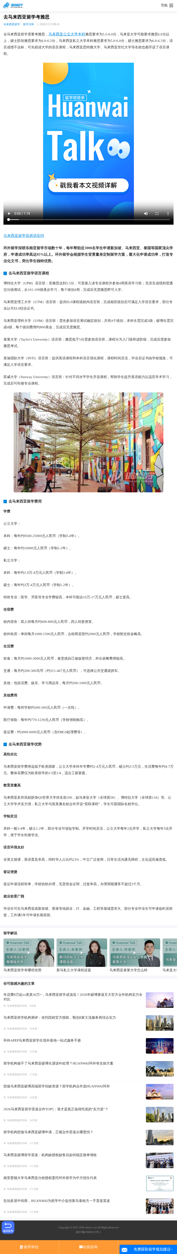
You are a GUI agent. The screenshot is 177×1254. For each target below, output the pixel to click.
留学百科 (28, 24)
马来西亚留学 (11, 24)
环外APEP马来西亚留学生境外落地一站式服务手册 (42, 1040)
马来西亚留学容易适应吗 (23, 236)
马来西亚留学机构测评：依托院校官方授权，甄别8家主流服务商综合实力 (59, 1017)
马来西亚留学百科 (17, 1005)
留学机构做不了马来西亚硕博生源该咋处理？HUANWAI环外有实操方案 (58, 1063)
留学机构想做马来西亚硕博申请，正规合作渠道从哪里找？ (48, 1132)
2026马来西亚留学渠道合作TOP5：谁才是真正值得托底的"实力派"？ (55, 1109)
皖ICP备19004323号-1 (88, 1232)
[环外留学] (13, 5)
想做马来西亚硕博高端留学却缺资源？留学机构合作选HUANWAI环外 (56, 1086)
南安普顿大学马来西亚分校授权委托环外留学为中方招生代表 (50, 1178)
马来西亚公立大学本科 (66, 34)
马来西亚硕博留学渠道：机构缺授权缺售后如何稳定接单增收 (50, 1155)
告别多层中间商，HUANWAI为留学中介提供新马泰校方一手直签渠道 (56, 1201)
